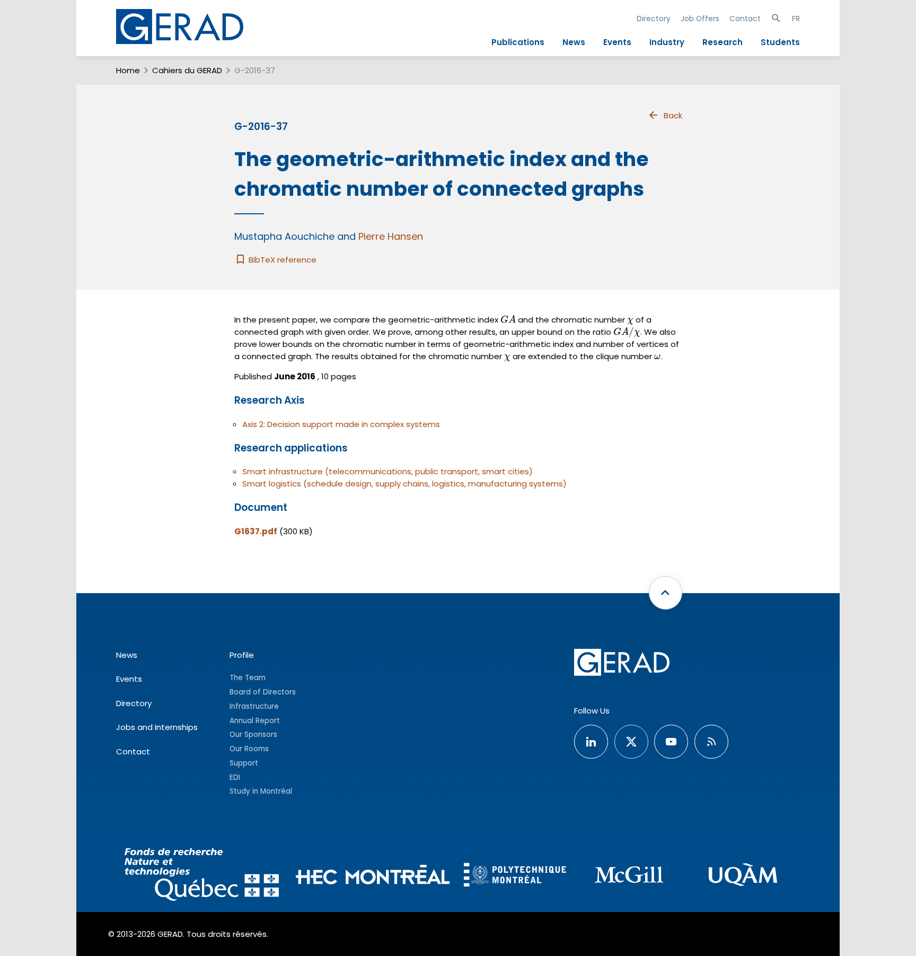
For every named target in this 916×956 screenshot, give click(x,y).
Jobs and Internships (157, 727)
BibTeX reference (281, 259)
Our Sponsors (253, 734)
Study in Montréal (261, 791)
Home (128, 70)
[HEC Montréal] (373, 876)
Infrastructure (254, 706)
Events (617, 42)
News (573, 42)
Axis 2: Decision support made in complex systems (341, 424)
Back (673, 115)
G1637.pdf (255, 531)
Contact (745, 18)
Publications (517, 42)
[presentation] (508, 319)
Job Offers (700, 18)
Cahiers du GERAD (187, 70)
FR (796, 18)
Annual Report (255, 721)
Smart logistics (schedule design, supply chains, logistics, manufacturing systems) (404, 483)
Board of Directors (263, 692)
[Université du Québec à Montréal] (743, 876)
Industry (666, 42)
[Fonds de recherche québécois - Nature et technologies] (201, 876)
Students (780, 42)
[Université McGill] (629, 876)
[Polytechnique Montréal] (515, 876)
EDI (235, 777)
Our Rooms (249, 749)
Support (244, 763)
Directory (654, 18)
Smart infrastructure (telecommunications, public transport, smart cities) (387, 471)
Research (722, 42)
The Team (248, 678)
